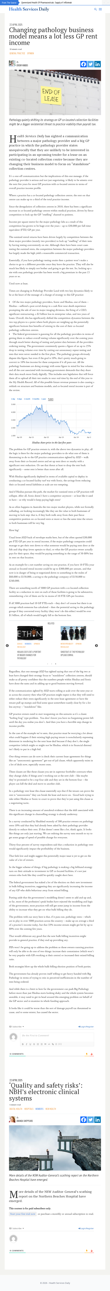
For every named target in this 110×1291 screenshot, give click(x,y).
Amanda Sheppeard (24, 1120)
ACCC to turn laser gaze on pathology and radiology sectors (74, 655)
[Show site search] (95, 9)
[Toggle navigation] (100, 9)
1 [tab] (47, 664)
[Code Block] (49, 1044)
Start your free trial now (22, 1214)
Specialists (67, 646)
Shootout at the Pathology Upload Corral (31, 653)
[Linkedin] (97, 64)
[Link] (53, 1044)
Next (96, 645)
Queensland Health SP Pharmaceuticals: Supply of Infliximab (46, 2)
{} (56, 1044)
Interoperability (25, 643)
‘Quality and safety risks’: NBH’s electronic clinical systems (45, 1091)
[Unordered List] (41, 1044)
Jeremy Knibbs (22, 65)
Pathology (23, 646)
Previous (7, 645)
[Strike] (34, 1044)
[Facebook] (83, 64)
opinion (30, 53)
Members (66, 643)
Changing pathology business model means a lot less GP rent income (53, 36)
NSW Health (51, 1108)
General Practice (17, 53)
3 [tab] (55, 664)
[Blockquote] (45, 1044)
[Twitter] (90, 64)
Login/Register (87, 1026)
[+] (60, 1044)
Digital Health (16, 1108)
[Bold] (23, 1044)
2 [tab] (51, 664)
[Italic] (26, 1044)
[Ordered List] (38, 1044)
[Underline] (30, 1044)
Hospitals (29, 1108)
